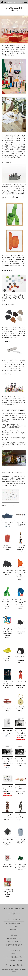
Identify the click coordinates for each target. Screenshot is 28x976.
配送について (14, 926)
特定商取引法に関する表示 (14, 945)
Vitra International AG (16, 969)
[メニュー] (25, 2)
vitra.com (14, 954)
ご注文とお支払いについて (14, 923)
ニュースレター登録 (14, 950)
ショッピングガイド (14, 920)
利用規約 (14, 935)
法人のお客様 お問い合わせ (14, 960)
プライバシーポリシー (14, 942)
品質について (14, 930)
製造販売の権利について (14, 938)
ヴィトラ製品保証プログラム (14, 957)
